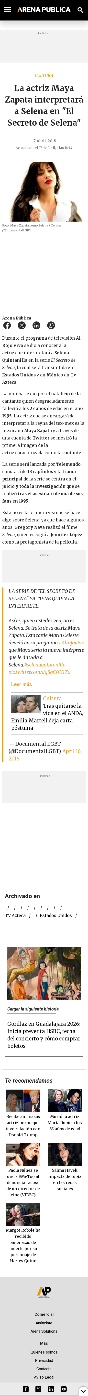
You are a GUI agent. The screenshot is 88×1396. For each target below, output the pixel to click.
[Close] (74, 661)
